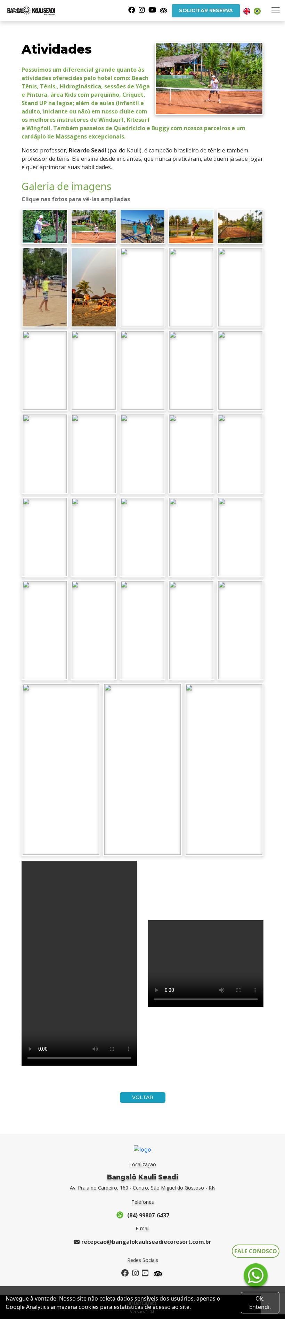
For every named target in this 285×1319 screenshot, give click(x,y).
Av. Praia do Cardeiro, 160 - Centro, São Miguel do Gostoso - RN (142, 1187)
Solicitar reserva (206, 10)
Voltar (142, 1097)
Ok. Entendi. (260, 1303)
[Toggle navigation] (275, 10)
